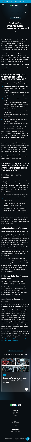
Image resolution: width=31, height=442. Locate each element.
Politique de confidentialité (20, 438)
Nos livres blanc (15, 424)
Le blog (15, 421)
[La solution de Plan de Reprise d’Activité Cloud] (14, 5)
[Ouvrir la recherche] (25, 5)
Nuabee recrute (8, 438)
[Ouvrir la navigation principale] (2, 5)
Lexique (15, 425)
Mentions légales (15, 439)
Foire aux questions (15, 422)
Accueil (3, 12)
